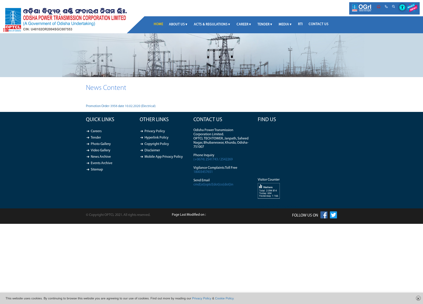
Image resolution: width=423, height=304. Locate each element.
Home (378, 6)
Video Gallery (100, 150)
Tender (264, 24)
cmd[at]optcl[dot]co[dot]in (213, 184)
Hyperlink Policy (157, 137)
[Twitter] (333, 216)
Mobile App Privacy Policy (164, 157)
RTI (300, 24)
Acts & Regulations (211, 24)
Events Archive (101, 163)
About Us (177, 24)
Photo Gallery (101, 144)
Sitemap (97, 169)
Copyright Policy (157, 144)
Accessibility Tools (400, 3)
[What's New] (411, 8)
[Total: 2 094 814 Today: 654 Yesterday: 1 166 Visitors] (269, 202)
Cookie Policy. (224, 298)
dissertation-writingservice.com (281, 206)
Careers (96, 131)
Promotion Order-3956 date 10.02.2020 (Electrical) (121, 106)
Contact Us (318, 24)
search (393, 6)
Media (284, 24)
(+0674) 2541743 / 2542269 (213, 159)
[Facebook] (324, 216)
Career (243, 24)
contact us (386, 6)
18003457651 (203, 172)
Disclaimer (152, 150)
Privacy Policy (155, 131)
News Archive (101, 157)
